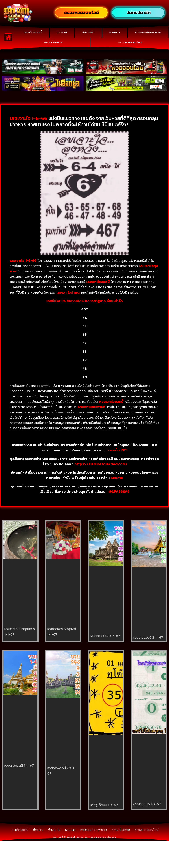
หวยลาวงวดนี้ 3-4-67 (148, 637)
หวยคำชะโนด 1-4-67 (147, 804)
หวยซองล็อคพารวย (148, 32)
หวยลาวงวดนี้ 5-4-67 (105, 636)
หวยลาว (114, 32)
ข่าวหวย (62, 32)
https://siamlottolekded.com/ (100, 464)
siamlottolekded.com (105, 837)
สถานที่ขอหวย (53, 42)
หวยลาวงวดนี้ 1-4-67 (19, 765)
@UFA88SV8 (118, 491)
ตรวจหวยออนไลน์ (130, 42)
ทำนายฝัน (88, 32)
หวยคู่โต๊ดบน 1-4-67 (104, 805)
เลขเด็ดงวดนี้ (33, 32)
